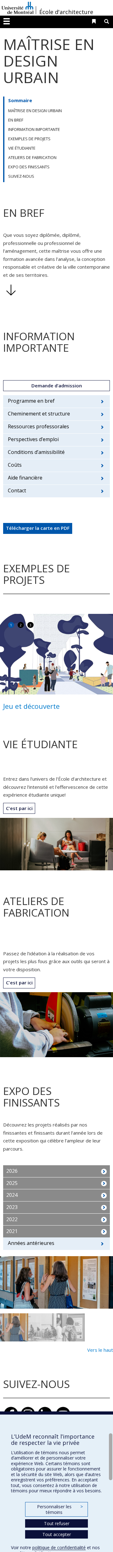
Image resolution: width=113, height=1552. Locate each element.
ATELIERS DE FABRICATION (32, 157)
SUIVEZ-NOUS (21, 176)
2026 (12, 1170)
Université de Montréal (18, 8)
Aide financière (25, 477)
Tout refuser (56, 1523)
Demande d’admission (56, 385)
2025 (12, 1183)
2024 (12, 1194)
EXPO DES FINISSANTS (29, 167)
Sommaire (20, 100)
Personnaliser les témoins (60, 1509)
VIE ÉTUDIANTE (21, 148)
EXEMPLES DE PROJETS (29, 139)
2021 (12, 1231)
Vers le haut (100, 1350)
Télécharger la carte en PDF (38, 528)
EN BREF (15, 120)
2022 (12, 1219)
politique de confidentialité (59, 1547)
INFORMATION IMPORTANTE (34, 129)
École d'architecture (66, 12)
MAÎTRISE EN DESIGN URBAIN (35, 110)
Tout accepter (56, 1534)
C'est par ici (19, 808)
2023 (12, 1207)
